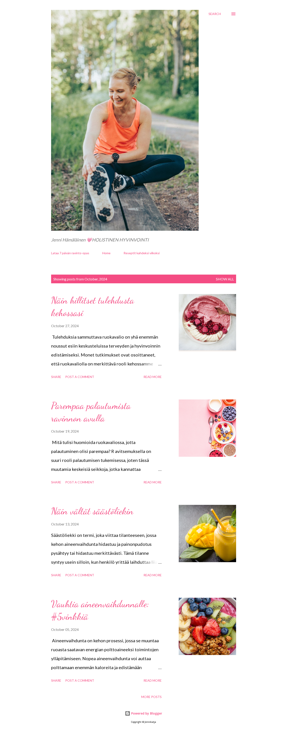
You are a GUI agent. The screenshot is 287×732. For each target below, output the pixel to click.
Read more (153, 377)
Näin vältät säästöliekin (92, 511)
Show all (225, 279)
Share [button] (56, 377)
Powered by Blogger (146, 713)
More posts (151, 697)
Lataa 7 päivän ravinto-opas (70, 253)
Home (106, 253)
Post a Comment (79, 377)
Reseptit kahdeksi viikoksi (142, 253)
